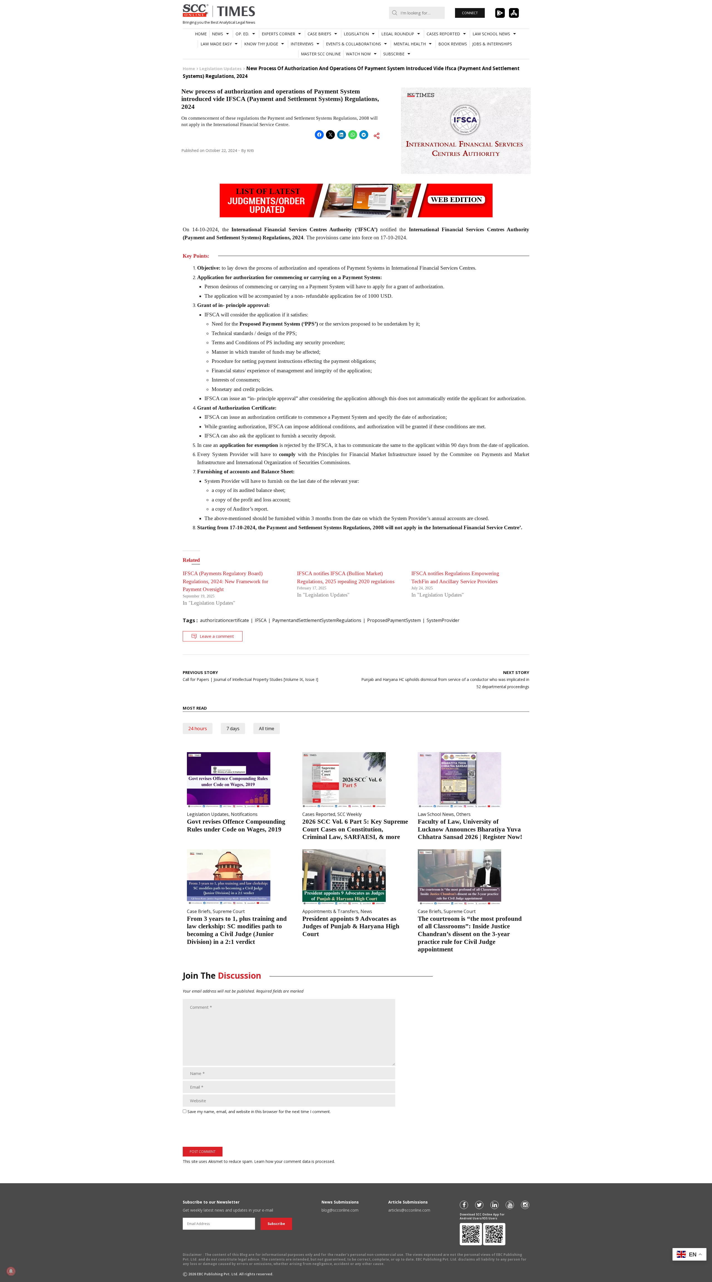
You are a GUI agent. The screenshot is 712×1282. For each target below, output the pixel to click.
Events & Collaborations (353, 43)
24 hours (197, 728)
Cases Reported (443, 33)
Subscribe (393, 53)
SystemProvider (443, 620)
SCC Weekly (349, 814)
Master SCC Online (321, 53)
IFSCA (260, 620)
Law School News (491, 33)
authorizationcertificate (224, 620)
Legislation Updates (208, 814)
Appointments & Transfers (330, 911)
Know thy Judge (261, 43)
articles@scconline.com (409, 1210)
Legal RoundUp (397, 33)
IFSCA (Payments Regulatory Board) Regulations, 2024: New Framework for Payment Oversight (225, 581)
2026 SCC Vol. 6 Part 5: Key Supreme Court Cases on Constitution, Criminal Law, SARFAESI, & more (355, 829)
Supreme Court (229, 911)
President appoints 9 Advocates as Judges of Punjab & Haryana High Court (350, 926)
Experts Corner (278, 33)
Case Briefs (319, 33)
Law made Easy (216, 43)
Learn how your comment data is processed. (294, 1161)
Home (201, 33)
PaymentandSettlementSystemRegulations (316, 620)
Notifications (244, 814)
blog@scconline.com (340, 1210)
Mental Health (410, 43)
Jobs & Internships (492, 43)
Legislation (356, 33)
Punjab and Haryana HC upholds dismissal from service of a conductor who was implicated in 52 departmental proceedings (445, 679)
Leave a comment (217, 636)
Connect (470, 13)
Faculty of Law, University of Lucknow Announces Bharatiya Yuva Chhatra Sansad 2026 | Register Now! (470, 829)
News (217, 33)
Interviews (302, 43)
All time (266, 728)
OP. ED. (242, 33)
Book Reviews (452, 43)
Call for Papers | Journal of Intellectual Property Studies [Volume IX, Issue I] (250, 676)
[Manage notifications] (10, 1271)
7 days (232, 728)
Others (463, 814)
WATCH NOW (358, 53)
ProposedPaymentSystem (394, 620)
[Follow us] (464, 1205)
